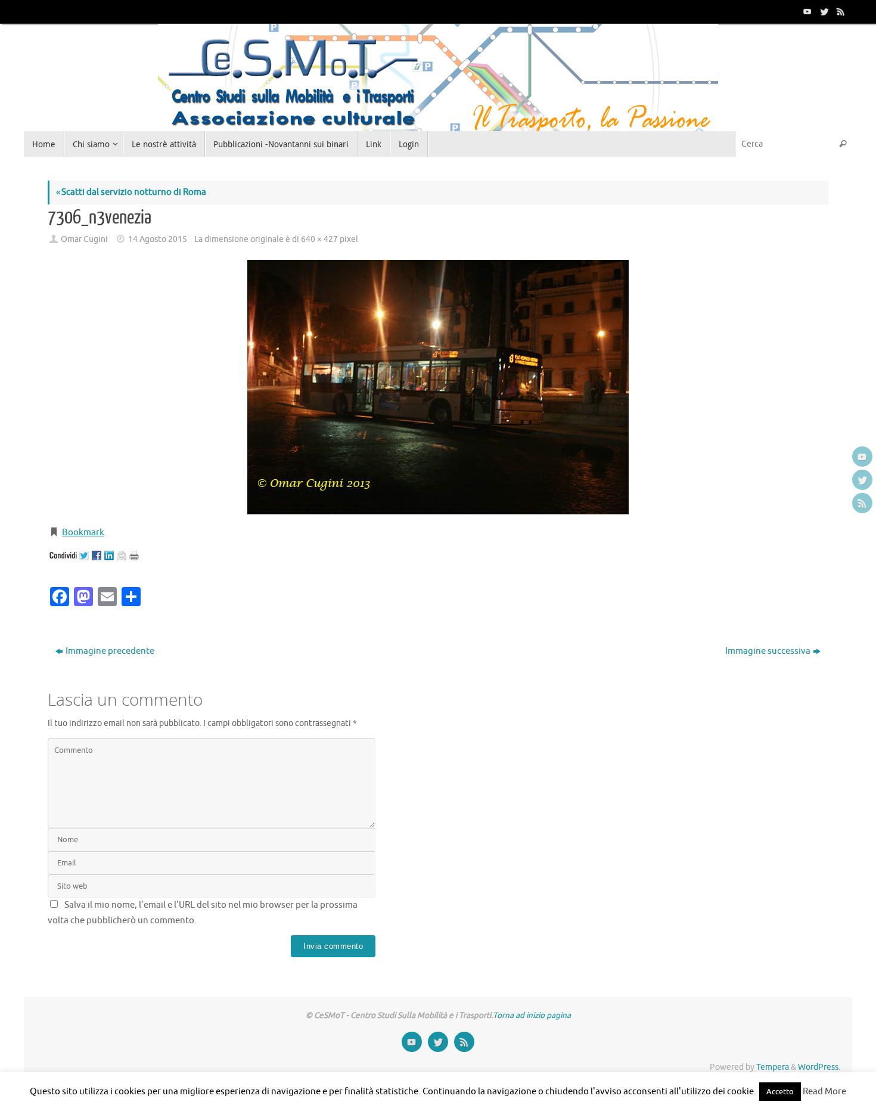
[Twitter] (823, 11)
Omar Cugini (84, 239)
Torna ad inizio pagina (532, 1015)
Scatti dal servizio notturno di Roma (130, 192)
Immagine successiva (767, 651)
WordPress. (819, 1067)
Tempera (772, 1067)
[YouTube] (806, 11)
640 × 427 (319, 239)
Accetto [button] (780, 1092)
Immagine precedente (110, 651)
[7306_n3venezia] (438, 387)
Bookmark (83, 532)
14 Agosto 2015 (157, 239)
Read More (824, 1091)
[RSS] (839, 11)
